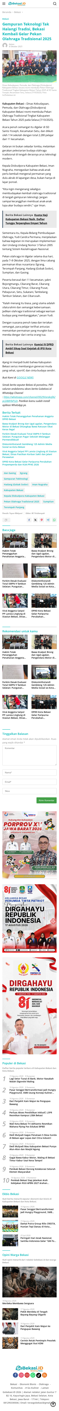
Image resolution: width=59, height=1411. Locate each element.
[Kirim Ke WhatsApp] (54, 520)
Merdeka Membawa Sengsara (18, 1303)
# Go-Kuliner (32, 1387)
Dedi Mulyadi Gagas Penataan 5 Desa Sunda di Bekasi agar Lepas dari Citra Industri (33, 1136)
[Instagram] (21, 1375)
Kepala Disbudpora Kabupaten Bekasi (24, 495)
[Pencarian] (55, 3)
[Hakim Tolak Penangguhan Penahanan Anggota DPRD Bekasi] (15, 540)
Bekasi (5, 18)
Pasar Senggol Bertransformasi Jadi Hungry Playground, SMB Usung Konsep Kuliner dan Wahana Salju (32, 1091)
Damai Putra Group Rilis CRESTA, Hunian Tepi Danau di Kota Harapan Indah (38, 1225)
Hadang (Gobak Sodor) (16, 484)
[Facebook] (15, 1375)
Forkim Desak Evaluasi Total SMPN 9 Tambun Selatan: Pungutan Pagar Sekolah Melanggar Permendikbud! (26, 436)
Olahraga (44, 1384)
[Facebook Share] (29, 520)
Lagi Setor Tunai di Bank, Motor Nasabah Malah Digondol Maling (31, 1080)
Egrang (23, 473)
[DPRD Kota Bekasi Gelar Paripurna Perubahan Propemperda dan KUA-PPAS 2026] (44, 601)
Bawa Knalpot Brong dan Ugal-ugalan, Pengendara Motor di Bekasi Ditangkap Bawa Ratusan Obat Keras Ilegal (29, 426)
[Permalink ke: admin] (4, 45)
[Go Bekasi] (16, 3)
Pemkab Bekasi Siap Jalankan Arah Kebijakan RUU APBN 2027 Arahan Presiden (29, 1182)
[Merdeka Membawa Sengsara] (29, 1282)
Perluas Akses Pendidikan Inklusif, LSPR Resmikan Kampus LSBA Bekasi (30, 1114)
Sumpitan (48, 501)
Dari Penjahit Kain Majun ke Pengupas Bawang (30, 1102)
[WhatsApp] (32, 1375)
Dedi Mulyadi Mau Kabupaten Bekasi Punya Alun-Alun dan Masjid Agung (32, 1148)
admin (11, 44)
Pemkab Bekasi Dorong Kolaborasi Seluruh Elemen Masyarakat (32, 1170)
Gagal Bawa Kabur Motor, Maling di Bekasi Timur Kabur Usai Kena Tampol (32, 1159)
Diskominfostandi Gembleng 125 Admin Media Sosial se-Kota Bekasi (27, 445)
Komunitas (17, 1387)
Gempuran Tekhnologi (16, 478)
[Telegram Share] (48, 520)
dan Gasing (10, 473)
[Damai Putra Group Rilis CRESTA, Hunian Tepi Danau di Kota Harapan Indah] (10, 1226)
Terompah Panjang (14, 507)
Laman (45, 1387)
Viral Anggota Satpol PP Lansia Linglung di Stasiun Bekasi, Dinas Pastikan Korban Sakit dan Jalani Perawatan (29, 454)
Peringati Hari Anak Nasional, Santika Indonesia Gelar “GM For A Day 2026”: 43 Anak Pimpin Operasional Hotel (37, 1239)
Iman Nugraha (40, 484)
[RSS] (44, 1375)
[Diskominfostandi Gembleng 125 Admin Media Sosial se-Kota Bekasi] (44, 570)
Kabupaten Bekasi (13, 490)
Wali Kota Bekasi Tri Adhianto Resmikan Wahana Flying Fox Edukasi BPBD (30, 1125)
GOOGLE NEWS (25, 377)
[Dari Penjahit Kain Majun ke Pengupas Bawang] (10, 1328)
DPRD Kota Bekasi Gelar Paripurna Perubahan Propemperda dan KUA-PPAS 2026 (27, 463)
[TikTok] (38, 1375)
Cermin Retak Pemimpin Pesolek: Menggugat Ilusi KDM (38, 1342)
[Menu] (4, 3)
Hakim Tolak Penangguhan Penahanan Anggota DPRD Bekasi (27, 418)
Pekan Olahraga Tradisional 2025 (21, 501)
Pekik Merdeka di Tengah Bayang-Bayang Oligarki (34, 1313)
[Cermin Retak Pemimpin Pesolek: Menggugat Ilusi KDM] (10, 1343)
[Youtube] (27, 1375)
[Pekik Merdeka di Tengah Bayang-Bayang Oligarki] (10, 1314)
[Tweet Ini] (35, 520)
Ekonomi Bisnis (28, 1384)
